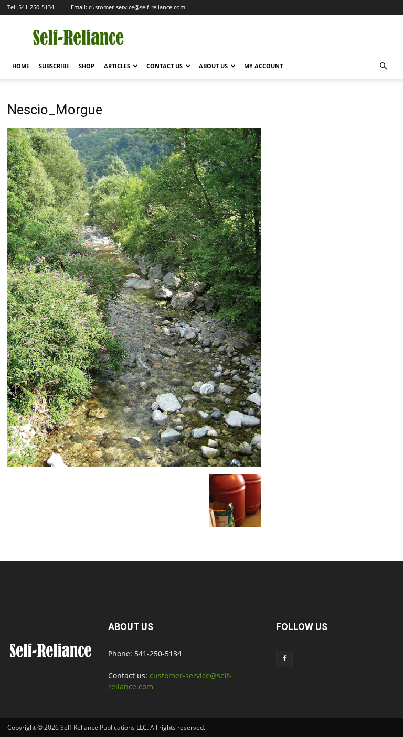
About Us (213, 66)
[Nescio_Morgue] (134, 463)
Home (20, 66)
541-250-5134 (36, 7)
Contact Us (164, 66)
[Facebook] (284, 659)
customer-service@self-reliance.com (137, 7)
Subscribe (54, 66)
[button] (383, 66)
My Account (263, 66)
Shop (86, 66)
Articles (117, 66)
